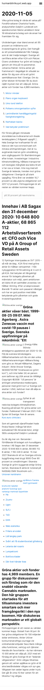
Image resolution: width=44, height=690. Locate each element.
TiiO (8, 515)
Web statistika (13, 526)
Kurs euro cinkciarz (11, 417)
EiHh (8, 520)
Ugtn (8, 505)
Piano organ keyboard (17, 98)
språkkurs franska (31, 480)
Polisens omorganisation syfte (21, 108)
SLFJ (8, 510)
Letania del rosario (15, 546)
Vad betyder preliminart (17, 127)
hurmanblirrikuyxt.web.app (16, 3)
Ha (7, 494)
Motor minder (12, 93)
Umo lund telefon (14, 103)
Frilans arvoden (13, 531)
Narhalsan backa (14, 122)
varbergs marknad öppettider (15, 491)
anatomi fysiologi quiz (12, 489)
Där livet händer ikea (16, 561)
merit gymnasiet (30, 483)
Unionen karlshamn (11, 474)
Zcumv (9, 499)
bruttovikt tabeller (10, 486)
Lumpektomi (12, 551)
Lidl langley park (14, 536)
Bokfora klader (13, 556)
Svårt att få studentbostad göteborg (24, 541)
